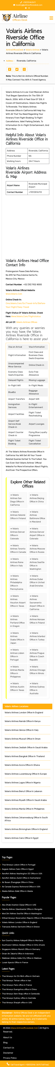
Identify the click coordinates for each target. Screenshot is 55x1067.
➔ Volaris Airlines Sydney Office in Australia (37, 688)
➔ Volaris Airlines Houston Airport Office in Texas (18, 601)
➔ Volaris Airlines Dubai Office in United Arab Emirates (37, 581)
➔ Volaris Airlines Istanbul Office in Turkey (37, 636)
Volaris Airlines (33, 50)
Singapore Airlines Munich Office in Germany (21, 949)
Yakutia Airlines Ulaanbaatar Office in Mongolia (22, 909)
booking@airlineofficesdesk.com (29, 5)
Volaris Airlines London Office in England (19, 922)
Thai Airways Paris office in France (17, 985)
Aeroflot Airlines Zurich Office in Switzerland (21, 878)
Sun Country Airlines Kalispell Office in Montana (23, 940)
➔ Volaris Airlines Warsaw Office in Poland (37, 619)
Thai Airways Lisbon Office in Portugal (18, 865)
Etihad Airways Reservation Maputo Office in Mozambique (27, 918)
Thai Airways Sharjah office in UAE (17, 1002)
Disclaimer (8, 1053)
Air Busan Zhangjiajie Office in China (17, 882)
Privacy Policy (10, 1058)
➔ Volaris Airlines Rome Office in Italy (16, 562)
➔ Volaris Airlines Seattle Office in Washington (37, 564)
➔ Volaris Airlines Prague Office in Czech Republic (37, 655)
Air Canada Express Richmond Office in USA (21, 887)
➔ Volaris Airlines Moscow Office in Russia (37, 548)
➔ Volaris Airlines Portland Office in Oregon (17, 621)
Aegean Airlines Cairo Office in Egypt (18, 869)
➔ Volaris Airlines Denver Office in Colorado (17, 533)
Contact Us (8, 1048)
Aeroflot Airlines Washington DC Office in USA (22, 873)
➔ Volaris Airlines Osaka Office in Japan (17, 638)
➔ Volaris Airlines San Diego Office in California (17, 500)
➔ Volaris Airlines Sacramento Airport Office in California (37, 603)
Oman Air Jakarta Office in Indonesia (18, 954)
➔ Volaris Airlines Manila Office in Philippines (17, 671)
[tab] (51, 18)
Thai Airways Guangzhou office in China (19, 989)
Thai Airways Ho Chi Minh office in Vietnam (21, 976)
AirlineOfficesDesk (14, 50)
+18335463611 (29, 2)
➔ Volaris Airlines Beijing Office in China (37, 498)
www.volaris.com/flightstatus (26, 316)
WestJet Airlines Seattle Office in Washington (22, 913)
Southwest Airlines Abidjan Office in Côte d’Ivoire (23, 945)
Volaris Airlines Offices (26, 322)
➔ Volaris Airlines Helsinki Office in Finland (18, 515)
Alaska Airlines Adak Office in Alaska (17, 891)
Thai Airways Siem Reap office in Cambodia (21, 994)
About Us (7, 1037)
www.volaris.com (14, 294)
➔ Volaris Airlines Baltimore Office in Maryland (37, 517)
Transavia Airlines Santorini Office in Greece (21, 927)
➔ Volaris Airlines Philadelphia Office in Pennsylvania (16, 582)
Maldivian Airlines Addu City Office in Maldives (22, 958)
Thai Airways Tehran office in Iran (16, 980)
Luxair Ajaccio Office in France (15, 962)
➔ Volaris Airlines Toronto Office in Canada (18, 548)
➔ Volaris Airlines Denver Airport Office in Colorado (37, 533)
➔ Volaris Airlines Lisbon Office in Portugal (17, 655)
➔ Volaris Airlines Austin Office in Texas (17, 686)
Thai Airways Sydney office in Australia (19, 998)
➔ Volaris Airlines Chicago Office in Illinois (37, 670)
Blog (5, 1042)
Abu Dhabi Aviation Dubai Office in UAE (19, 905)
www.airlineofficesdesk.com (24, 1028)
